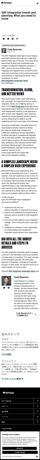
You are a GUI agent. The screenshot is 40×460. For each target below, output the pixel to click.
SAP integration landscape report (14, 80)
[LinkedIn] (8, 288)
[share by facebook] (8, 39)
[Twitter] (4, 288)
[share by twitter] (3, 39)
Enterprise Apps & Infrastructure (14, 45)
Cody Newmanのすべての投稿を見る (24, 314)
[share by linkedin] (12, 39)
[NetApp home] (8, 3)
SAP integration (18, 106)
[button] (37, 3)
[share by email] (17, 39)
